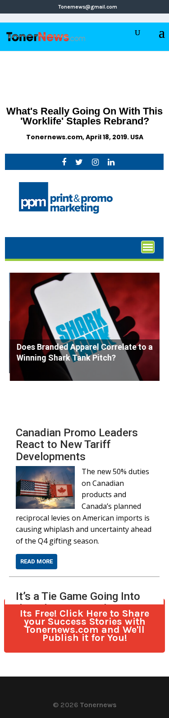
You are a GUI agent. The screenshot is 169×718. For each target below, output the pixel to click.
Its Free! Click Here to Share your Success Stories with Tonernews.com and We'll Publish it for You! (84, 626)
